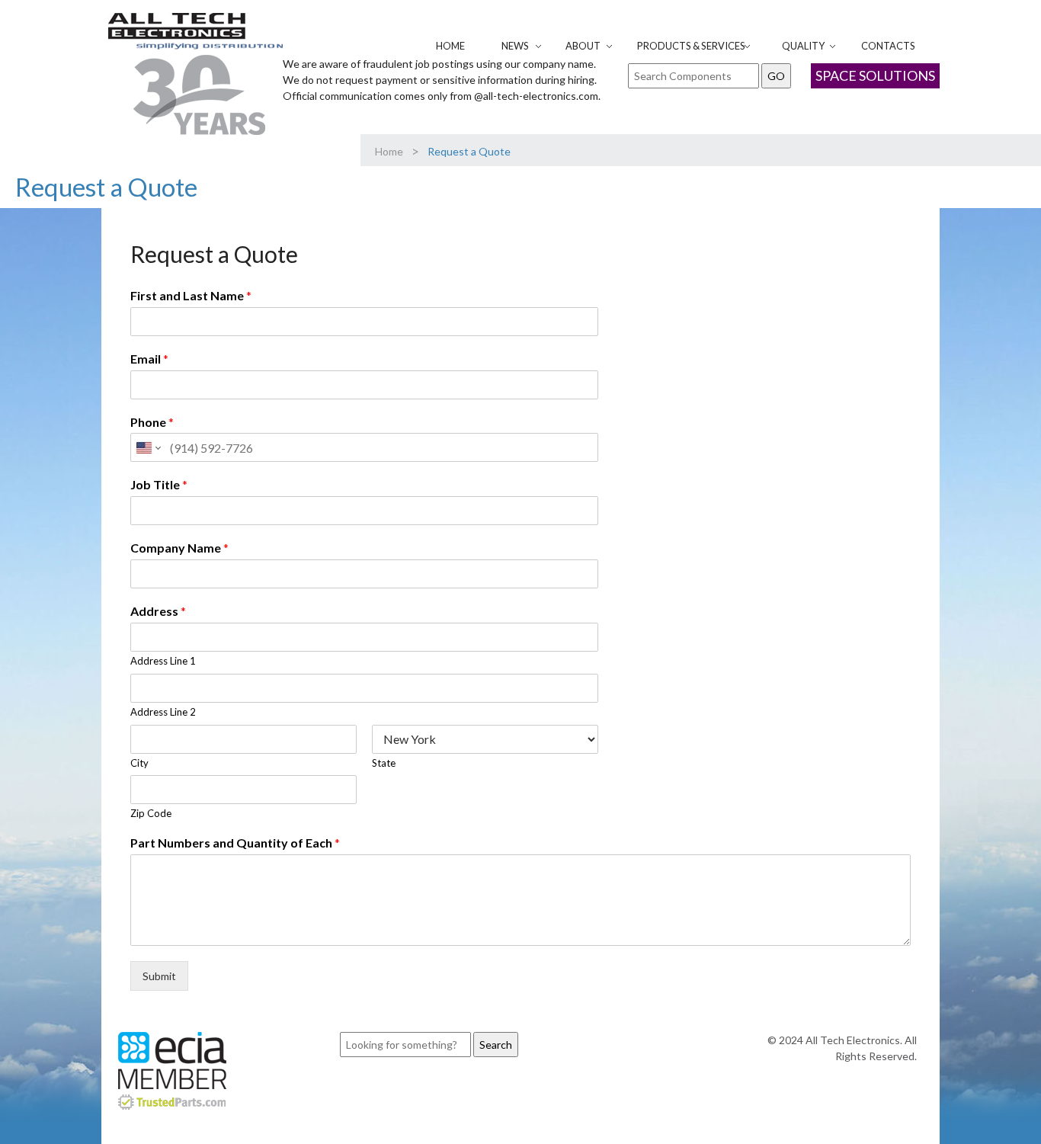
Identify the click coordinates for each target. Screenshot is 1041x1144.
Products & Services (691, 46)
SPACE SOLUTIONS (875, 75)
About (583, 46)
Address (158, 611)
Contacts (888, 46)
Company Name (179, 547)
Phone (152, 422)
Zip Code (150, 813)
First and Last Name (190, 295)
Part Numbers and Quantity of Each (235, 842)
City (139, 763)
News (515, 46)
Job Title (158, 484)
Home (450, 46)
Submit (159, 975)
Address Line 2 (163, 712)
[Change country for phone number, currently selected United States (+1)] (147, 447)
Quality (803, 46)
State (384, 763)
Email (149, 358)
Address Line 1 (163, 661)
